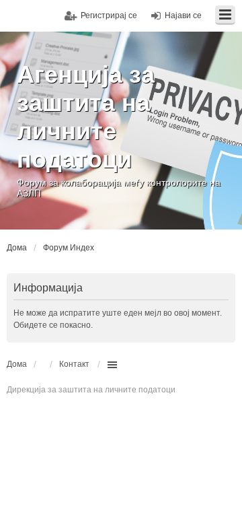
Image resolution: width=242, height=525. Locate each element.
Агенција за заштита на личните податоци (86, 117)
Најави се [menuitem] (183, 15)
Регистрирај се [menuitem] (109, 15)
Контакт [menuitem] (74, 364)
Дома (17, 364)
